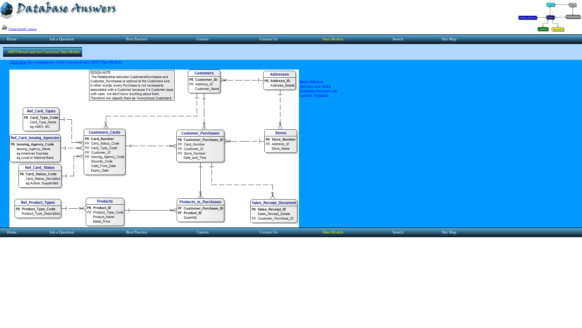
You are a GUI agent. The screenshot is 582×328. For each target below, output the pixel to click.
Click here (17, 62)
